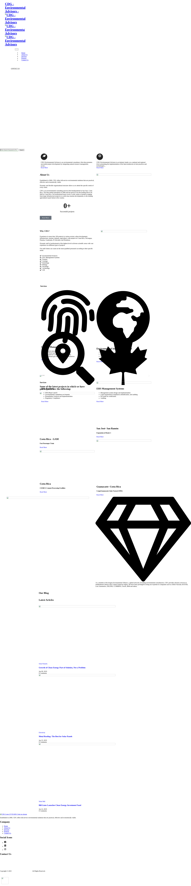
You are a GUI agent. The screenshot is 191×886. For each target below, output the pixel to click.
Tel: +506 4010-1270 (9, 858)
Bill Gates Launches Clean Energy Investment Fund (60, 805)
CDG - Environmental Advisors (22, 871)
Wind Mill (42, 801)
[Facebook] (5, 843)
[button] (42, 376)
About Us (24, 55)
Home (23, 53)
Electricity (42, 732)
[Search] (8, 63)
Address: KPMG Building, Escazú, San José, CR (18, 867)
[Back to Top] (1, 874)
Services (24, 56)
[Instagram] (5, 850)
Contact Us (24, 60)
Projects (23, 58)
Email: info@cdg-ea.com (11, 862)
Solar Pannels (43, 664)
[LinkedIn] (6, 65)
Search (22, 150)
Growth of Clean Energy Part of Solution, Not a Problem (62, 668)
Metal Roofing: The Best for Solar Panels (55, 736)
